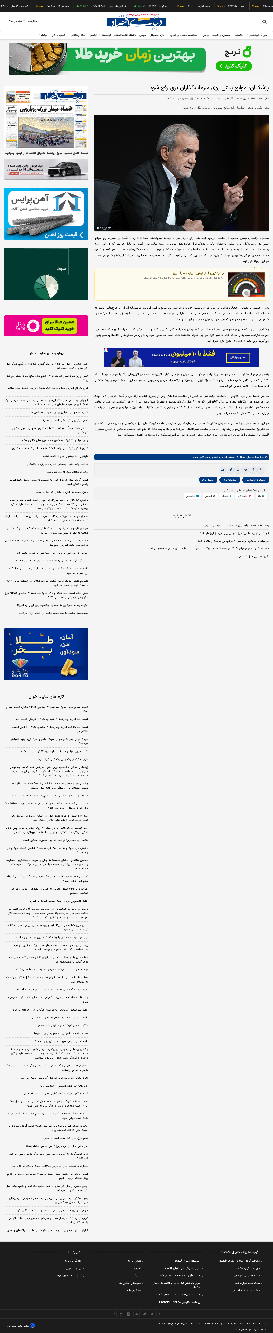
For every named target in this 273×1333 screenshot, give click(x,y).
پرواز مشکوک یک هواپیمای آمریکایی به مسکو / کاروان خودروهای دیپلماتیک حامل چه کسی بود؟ (48, 1200)
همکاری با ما (133, 1291)
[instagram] (159, 1314)
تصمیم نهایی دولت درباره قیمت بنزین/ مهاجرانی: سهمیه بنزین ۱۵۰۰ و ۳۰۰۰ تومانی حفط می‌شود (47, 583)
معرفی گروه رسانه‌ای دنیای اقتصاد (239, 1261)
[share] (129, 1314)
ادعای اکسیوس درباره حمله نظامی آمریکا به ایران (59, 901)
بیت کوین (140, 6)
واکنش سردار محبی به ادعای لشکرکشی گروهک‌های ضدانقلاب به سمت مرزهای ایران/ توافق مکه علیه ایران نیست (50, 786)
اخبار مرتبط (181, 515)
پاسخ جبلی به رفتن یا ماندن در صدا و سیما (62, 492)
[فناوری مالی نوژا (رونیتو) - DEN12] (46, 654)
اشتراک (137, 1276)
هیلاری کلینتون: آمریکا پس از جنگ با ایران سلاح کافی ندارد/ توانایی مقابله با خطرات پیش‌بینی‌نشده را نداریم (47, 530)
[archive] (113, 1314)
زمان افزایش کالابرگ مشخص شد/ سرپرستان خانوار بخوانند (53, 440)
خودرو (143, 35)
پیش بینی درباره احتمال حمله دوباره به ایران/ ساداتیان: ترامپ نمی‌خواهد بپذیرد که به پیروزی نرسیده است (51, 947)
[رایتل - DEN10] (46, 325)
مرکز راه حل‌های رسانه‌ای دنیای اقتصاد (177, 1295)
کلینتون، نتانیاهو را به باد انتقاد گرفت (65, 456)
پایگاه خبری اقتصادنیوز (246, 1291)
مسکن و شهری (221, 35)
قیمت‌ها (106, 35)
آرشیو (93, 35)
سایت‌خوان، (251, 457)
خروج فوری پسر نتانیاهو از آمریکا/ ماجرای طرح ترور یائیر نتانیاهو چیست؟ (49, 741)
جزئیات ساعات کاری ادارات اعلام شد (67, 472)
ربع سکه (258, 6)
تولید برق (208, 480)
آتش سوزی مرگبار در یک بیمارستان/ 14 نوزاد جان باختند (54, 751)
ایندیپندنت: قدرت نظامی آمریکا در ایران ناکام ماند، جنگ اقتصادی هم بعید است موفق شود (47, 1116)
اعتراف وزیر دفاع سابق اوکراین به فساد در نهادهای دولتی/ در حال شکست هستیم (49, 891)
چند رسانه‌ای (77, 35)
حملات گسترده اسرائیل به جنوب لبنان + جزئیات (60, 1033)
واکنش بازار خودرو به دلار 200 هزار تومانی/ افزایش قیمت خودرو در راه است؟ (47, 850)
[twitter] (245, 470)
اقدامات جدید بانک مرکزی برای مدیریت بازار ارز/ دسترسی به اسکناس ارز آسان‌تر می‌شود (47, 571)
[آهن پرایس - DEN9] (46, 214)
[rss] (136, 1314)
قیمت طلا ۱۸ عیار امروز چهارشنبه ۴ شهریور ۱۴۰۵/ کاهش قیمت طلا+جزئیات (50, 729)
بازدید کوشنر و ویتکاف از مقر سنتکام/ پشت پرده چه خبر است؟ (50, 796)
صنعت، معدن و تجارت (182, 35)
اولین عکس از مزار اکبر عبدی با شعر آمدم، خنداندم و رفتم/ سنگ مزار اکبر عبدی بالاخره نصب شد (47, 366)
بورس (205, 35)
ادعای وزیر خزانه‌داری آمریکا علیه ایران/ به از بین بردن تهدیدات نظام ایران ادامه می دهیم (48, 927)
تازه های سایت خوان (46, 697)
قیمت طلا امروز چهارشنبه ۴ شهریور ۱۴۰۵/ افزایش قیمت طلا (52, 719)
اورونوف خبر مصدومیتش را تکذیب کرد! (64, 1086)
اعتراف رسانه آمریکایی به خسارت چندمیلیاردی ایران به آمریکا (52, 605)
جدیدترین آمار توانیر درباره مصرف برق (198, 273)
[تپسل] (106, 350)
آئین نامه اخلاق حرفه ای (66, 1276)
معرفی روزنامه (73, 1261)
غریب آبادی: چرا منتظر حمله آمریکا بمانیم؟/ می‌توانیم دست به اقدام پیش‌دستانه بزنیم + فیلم (47, 1176)
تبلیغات (136, 1268)
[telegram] (230, 470)
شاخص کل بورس (93, 6)
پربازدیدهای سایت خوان (46, 353)
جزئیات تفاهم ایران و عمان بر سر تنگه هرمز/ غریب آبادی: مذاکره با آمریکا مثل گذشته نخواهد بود (48, 1128)
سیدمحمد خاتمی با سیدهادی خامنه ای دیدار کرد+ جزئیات (53, 613)
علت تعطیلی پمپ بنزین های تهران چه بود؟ (61, 1041)
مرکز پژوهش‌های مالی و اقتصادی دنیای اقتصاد (176, 1285)
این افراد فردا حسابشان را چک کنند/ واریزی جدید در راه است (51, 561)
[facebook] (253, 470)
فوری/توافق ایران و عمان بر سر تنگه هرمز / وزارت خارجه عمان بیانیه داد (48, 390)
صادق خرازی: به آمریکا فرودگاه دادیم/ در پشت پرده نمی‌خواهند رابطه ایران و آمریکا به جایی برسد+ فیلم (46, 518)
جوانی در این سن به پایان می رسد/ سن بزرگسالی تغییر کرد (52, 553)
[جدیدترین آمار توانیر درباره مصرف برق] (246, 284)
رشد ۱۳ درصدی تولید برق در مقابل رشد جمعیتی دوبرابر (235, 526)
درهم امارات (180, 6)
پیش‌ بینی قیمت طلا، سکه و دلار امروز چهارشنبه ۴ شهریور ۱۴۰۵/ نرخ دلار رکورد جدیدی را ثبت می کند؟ (46, 595)
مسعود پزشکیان (255, 480)
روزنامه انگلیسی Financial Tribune (179, 1302)
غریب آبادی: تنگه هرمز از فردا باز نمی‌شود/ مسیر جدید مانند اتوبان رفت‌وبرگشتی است (48, 482)
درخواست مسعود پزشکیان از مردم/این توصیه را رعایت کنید (233, 541)
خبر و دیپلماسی (257, 35)
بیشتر (43, 35)
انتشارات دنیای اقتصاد (187, 1261)
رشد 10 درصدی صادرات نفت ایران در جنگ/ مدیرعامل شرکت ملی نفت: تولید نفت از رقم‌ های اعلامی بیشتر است (49, 818)
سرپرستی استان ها (130, 1283)
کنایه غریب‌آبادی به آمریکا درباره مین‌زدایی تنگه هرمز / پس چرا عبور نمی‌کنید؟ (48, 1156)
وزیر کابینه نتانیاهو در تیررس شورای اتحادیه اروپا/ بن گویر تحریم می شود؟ (46, 1000)
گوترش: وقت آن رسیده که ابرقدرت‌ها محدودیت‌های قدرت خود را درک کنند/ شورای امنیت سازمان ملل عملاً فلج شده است (46, 402)
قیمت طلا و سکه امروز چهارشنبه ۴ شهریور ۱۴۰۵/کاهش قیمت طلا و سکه (47, 709)
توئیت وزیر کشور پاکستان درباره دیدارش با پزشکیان (57, 464)
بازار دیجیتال (156, 35)
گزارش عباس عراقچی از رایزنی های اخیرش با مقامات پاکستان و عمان (47, 1230)
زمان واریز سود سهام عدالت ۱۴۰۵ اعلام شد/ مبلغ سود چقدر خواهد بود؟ (47, 378)
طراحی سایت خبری (20, 1326)
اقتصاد (238, 35)
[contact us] (121, 1314)
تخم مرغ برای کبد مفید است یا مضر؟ (65, 420)
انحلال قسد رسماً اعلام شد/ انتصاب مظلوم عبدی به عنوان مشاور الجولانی (50, 430)
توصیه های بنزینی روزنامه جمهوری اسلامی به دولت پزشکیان (51, 970)
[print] (222, 470)
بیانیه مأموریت (72, 1268)
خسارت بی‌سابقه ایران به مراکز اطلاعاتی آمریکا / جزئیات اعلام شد (50, 1166)
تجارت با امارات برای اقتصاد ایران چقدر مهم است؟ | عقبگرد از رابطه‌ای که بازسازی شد (46, 980)
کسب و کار (58, 35)
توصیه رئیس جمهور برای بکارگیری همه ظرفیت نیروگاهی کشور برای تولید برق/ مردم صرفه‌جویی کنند (209, 549)
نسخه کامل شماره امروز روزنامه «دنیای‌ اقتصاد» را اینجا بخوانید (46, 153)
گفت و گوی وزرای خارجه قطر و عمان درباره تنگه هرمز (56, 1094)
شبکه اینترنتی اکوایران (247, 1276)
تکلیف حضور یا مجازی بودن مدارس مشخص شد (58, 412)
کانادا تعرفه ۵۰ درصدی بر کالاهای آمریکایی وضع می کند (54, 1078)
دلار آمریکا (39, 6)
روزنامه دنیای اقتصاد (247, 1268)
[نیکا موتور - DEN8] (46, 169)
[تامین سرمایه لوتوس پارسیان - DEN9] (46, 274)
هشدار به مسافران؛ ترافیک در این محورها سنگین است (55, 840)
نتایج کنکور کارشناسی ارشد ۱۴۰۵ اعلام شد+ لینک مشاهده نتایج (50, 448)
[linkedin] (237, 470)
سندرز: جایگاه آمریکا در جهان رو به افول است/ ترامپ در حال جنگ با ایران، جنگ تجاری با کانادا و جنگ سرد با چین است (47, 1104)
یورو (218, 6)
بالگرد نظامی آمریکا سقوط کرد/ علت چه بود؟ (61, 1026)
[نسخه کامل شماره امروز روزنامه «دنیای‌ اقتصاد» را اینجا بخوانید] (46, 117)
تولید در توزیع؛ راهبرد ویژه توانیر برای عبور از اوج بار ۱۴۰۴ (234, 533)
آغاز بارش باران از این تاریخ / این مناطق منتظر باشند (57, 1146)
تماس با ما (134, 1261)
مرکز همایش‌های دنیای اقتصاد (182, 1268)
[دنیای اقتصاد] (136, 22)
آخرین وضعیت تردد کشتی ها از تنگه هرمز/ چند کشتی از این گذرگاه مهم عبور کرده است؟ (47, 879)
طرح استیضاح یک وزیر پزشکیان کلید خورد (63, 759)
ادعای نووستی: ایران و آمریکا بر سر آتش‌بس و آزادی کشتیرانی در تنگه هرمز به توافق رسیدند (46, 1068)
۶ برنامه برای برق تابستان (254, 556)
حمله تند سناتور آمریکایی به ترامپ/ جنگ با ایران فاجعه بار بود (50, 1010)
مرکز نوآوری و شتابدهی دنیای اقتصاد (178, 1276)
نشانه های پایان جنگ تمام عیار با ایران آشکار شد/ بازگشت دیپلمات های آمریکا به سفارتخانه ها (48, 959)
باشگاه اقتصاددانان (125, 35)
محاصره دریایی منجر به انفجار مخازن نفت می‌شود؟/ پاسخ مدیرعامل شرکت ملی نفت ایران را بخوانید (46, 543)
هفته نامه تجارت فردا (247, 1283)
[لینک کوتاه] (260, 470)
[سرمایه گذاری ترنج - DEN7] (136, 59)
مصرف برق (229, 480)
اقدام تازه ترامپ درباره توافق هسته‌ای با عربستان (59, 1018)
